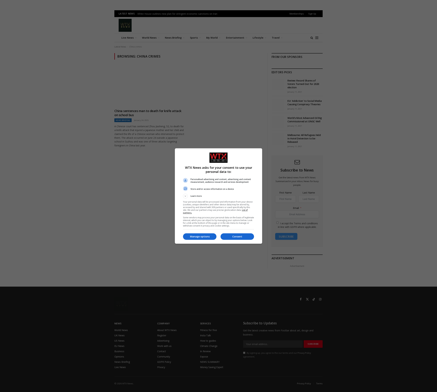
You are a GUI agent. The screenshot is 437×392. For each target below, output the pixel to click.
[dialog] (218, 196)
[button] (218, 196)
